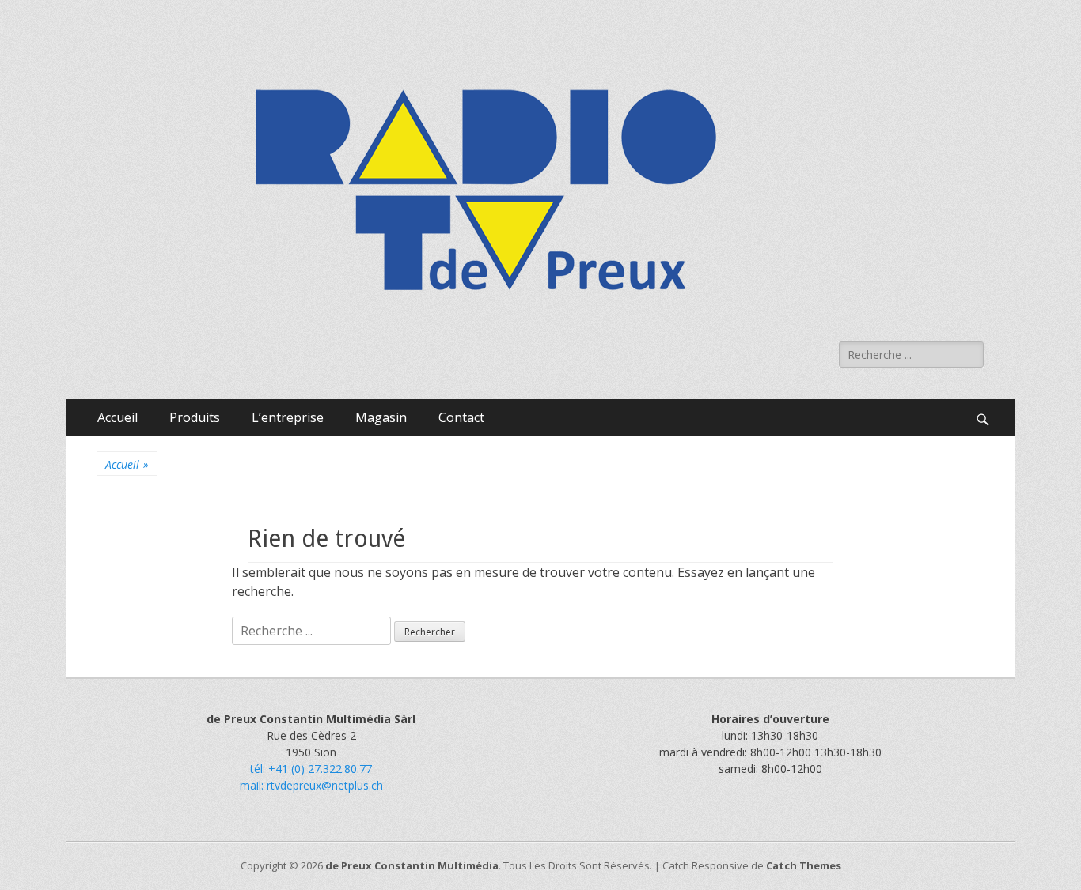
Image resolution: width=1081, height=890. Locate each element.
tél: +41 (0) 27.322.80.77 (311, 768)
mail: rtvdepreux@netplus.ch (311, 785)
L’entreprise (288, 417)
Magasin (381, 417)
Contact (461, 417)
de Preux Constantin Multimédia (412, 865)
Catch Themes (803, 865)
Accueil (117, 417)
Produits (194, 417)
